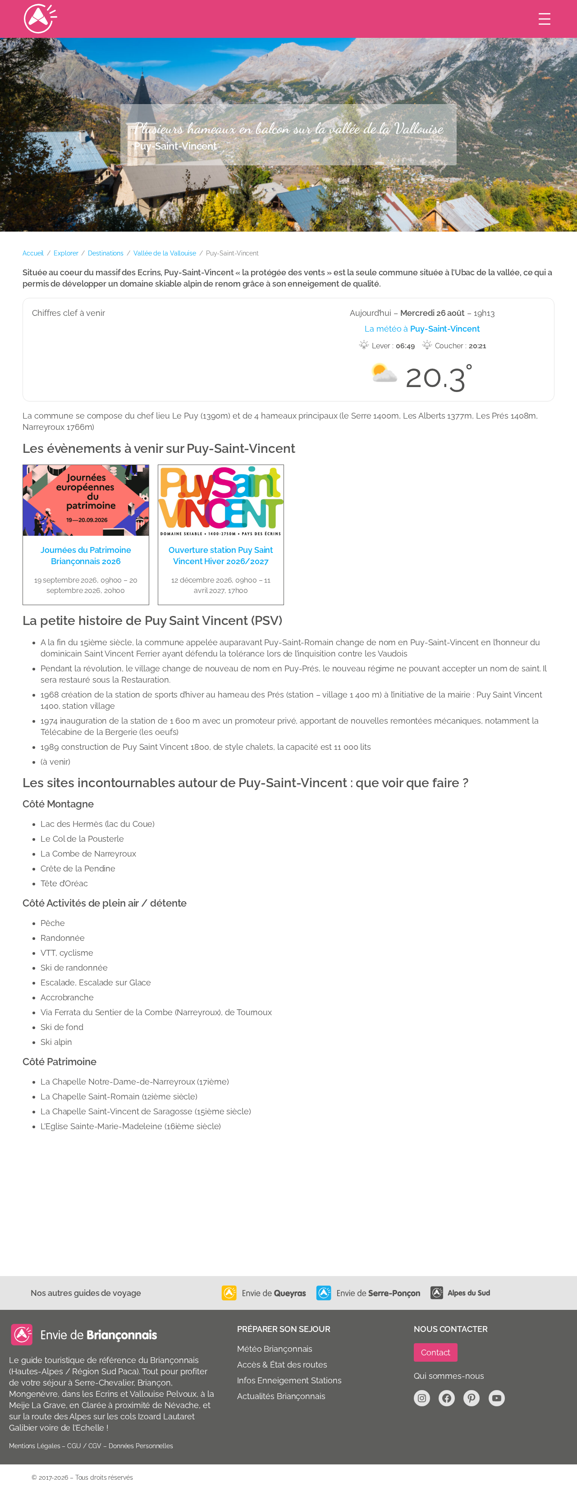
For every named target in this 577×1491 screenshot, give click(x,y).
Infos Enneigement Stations (289, 1380)
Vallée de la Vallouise (164, 253)
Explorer (66, 253)
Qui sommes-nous (449, 1376)
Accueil (33, 253)
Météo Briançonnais (274, 1349)
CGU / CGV (84, 1446)
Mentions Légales (34, 1446)
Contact (435, 1352)
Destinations (106, 253)
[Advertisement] (288, 1208)
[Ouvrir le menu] (544, 19)
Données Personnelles (141, 1446)
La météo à (422, 328)
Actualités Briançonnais (281, 1396)
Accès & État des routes (282, 1364)
